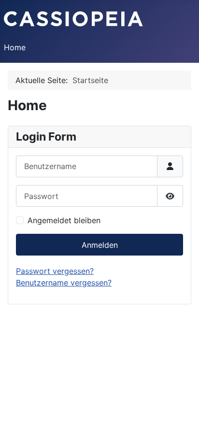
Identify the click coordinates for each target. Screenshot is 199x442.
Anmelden (100, 245)
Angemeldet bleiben (64, 220)
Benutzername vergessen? (64, 282)
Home (15, 47)
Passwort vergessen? (55, 271)
